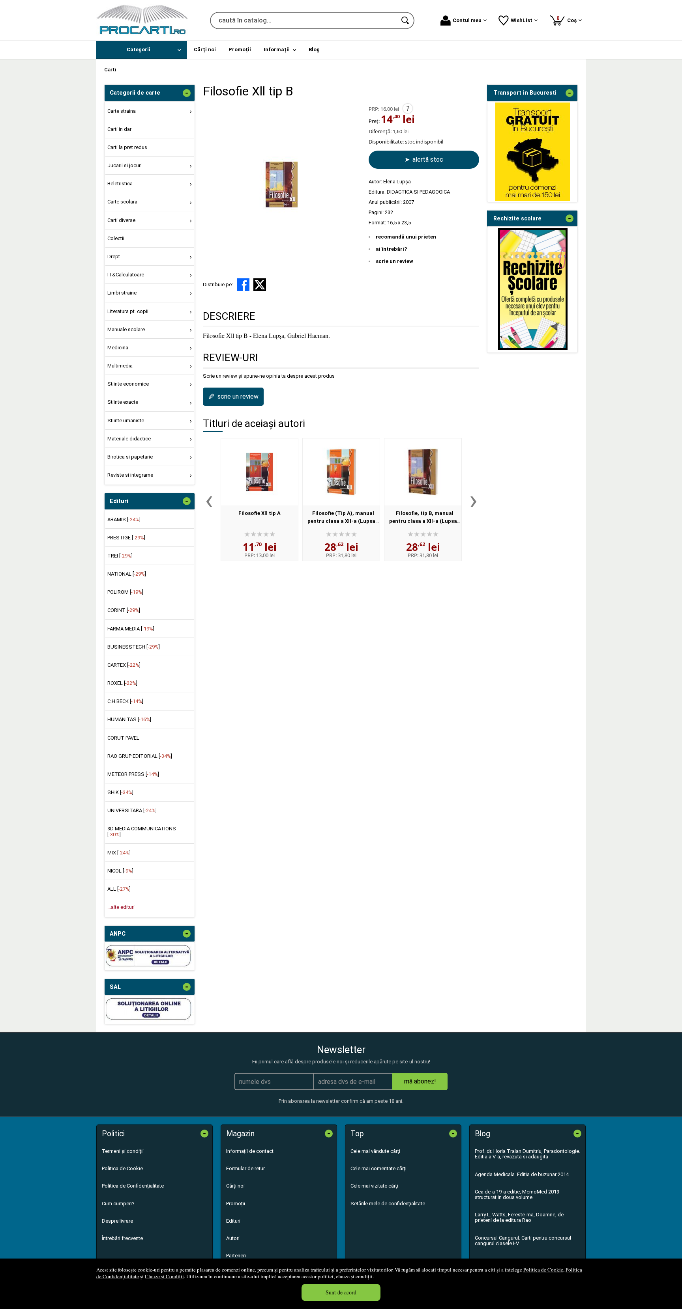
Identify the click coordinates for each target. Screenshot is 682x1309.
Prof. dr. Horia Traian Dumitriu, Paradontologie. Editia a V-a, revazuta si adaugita (527, 1154)
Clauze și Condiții (164, 1276)
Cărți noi (235, 1186)
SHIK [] (120, 792)
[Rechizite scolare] (532, 348)
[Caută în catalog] (405, 20)
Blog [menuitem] (314, 49)
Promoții (235, 1203)
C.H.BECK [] (125, 701)
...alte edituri (121, 907)
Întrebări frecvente (122, 1238)
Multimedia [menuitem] (120, 366)
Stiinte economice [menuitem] (128, 384)
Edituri (233, 1221)
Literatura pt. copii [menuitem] (127, 311)
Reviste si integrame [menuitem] (130, 475)
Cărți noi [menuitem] (205, 49)
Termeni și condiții (123, 1151)
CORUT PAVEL (123, 738)
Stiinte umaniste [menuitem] (125, 420)
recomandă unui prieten (406, 237)
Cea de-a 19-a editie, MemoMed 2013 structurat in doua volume (517, 1194)
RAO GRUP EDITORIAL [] (139, 756)
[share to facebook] (243, 284)
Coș (567, 19)
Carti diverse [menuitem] (121, 220)
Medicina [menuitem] (117, 348)
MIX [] (119, 853)
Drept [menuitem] (113, 256)
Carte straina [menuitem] (121, 111)
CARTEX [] (124, 665)
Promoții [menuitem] (240, 49)
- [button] (186, 93)
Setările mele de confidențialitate (387, 1203)
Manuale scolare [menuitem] (126, 329)
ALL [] (119, 889)
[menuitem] (141, 50)
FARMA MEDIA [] (130, 629)
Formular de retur (245, 1168)
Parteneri (236, 1256)
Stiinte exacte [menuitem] (122, 402)
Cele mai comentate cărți (378, 1168)
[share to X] (259, 284)
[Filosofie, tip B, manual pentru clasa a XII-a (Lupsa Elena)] (422, 472)
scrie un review (394, 261)
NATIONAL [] (126, 574)
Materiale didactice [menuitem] (129, 439)
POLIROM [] (125, 592)
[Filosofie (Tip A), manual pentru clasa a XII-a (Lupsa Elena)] (341, 472)
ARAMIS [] (124, 519)
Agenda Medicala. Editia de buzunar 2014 (522, 1174)
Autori (233, 1238)
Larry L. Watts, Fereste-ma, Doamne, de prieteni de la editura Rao (519, 1217)
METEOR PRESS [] (133, 774)
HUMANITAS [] (129, 719)
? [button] (408, 108)
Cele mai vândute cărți (375, 1151)
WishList (521, 20)
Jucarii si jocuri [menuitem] (124, 165)
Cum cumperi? (118, 1203)
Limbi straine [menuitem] (122, 293)
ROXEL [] (122, 683)
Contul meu (467, 20)
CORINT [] (123, 610)
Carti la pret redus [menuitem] (127, 147)
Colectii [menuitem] (115, 238)
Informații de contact (250, 1151)
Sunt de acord (341, 1292)
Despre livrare (117, 1221)
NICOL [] (120, 871)
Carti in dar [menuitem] (119, 129)
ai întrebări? (391, 249)
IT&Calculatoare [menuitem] (125, 275)
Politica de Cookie (543, 1269)
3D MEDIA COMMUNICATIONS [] (141, 831)
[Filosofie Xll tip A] (259, 472)
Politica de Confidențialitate (133, 1186)
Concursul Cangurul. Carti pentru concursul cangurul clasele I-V (523, 1240)
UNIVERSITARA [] (132, 810)
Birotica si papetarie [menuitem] (130, 457)
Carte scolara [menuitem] (122, 202)
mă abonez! (420, 1081)
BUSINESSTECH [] (133, 647)
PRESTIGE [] (126, 538)
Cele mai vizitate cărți (374, 1186)
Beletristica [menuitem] (120, 183)
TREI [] (120, 556)
